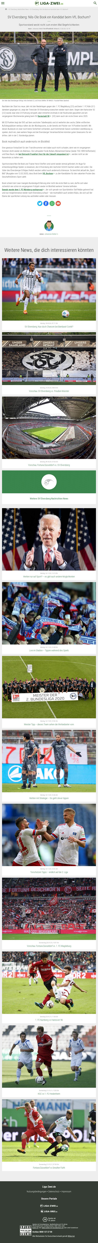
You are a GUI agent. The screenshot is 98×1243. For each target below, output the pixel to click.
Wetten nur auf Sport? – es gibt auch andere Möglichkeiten (49, 576)
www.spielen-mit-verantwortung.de (52, 1228)
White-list (71, 1236)
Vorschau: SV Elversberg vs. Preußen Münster (49, 391)
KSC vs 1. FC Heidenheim (49, 1093)
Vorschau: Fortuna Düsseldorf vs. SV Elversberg (49, 465)
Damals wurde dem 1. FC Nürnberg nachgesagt (22, 189)
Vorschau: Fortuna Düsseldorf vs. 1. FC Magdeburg (49, 946)
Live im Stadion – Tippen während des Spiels (49, 650)
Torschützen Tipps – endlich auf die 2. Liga (49, 872)
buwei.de (35, 1228)
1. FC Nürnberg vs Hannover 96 (49, 1020)
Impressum (66, 1191)
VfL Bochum (48, 173)
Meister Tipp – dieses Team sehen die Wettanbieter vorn (49, 724)
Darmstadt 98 (43, 116)
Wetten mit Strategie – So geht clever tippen (49, 798)
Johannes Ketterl (52, 234)
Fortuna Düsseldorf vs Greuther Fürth (49, 1167)
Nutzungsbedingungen (36, 1191)
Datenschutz (53, 1191)
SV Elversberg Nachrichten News (19, 9)
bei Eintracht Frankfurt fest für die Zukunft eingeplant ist (44, 154)
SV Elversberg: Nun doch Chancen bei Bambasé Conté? (49, 326)
